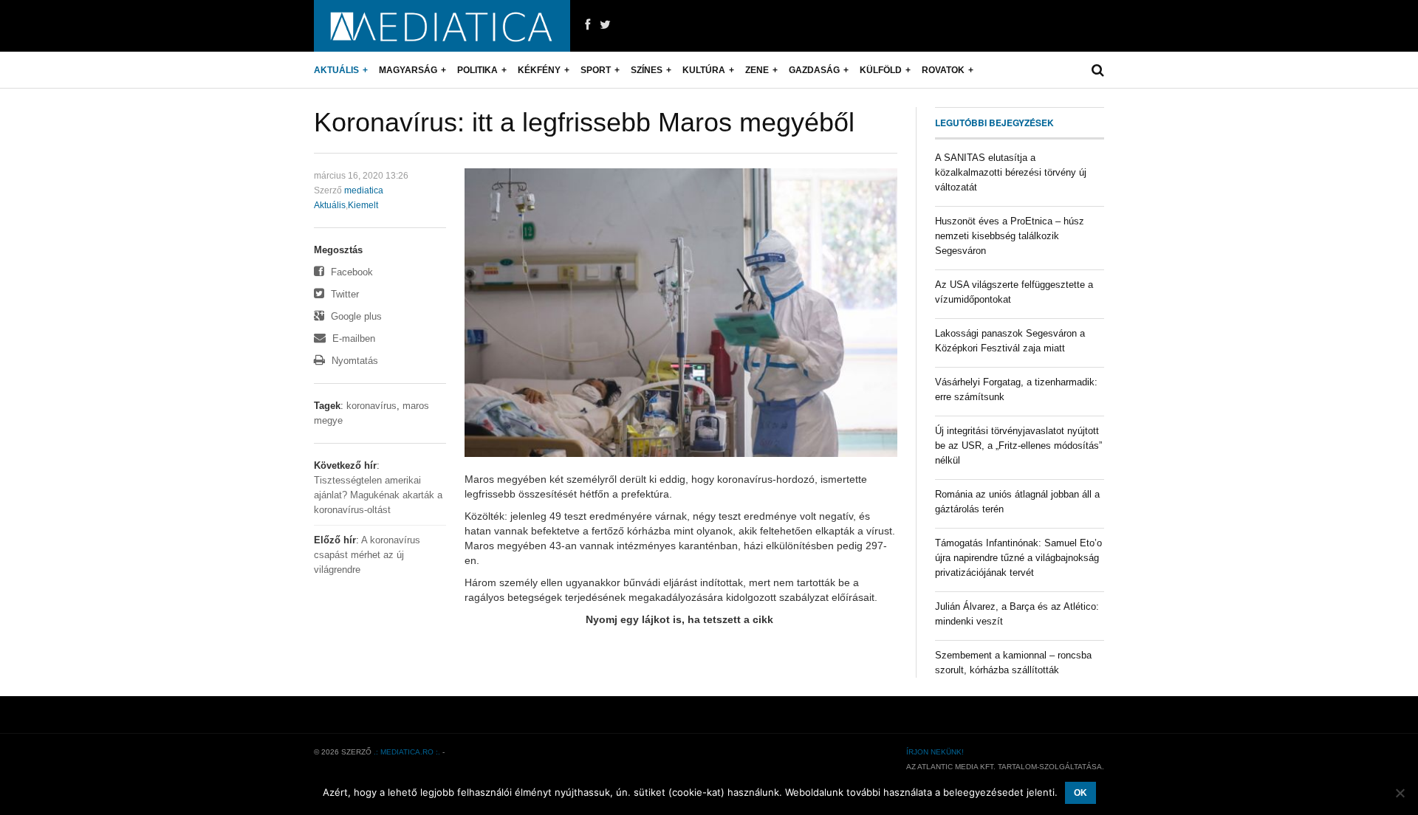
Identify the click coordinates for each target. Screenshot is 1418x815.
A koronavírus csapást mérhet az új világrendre (367, 554)
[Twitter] (605, 25)
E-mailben (352, 338)
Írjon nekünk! (935, 752)
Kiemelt (363, 205)
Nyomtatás (353, 360)
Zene (757, 70)
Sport (595, 70)
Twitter (343, 294)
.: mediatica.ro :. (407, 752)
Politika (477, 70)
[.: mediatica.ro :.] (442, 26)
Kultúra (703, 70)
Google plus (355, 316)
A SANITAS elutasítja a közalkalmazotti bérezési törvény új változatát (1010, 172)
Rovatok (943, 70)
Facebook (350, 272)
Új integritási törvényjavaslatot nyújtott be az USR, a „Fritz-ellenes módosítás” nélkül (1018, 445)
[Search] (1098, 70)
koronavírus (371, 405)
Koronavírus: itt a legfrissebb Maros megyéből (584, 122)
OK (1080, 793)
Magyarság (408, 70)
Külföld (881, 70)
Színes (646, 70)
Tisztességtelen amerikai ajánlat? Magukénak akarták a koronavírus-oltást (378, 495)
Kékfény (539, 70)
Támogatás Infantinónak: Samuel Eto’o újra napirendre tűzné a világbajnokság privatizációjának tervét (1018, 557)
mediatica (363, 190)
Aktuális (336, 70)
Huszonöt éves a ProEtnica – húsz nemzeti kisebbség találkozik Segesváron (1009, 236)
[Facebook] (587, 25)
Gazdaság (814, 70)
